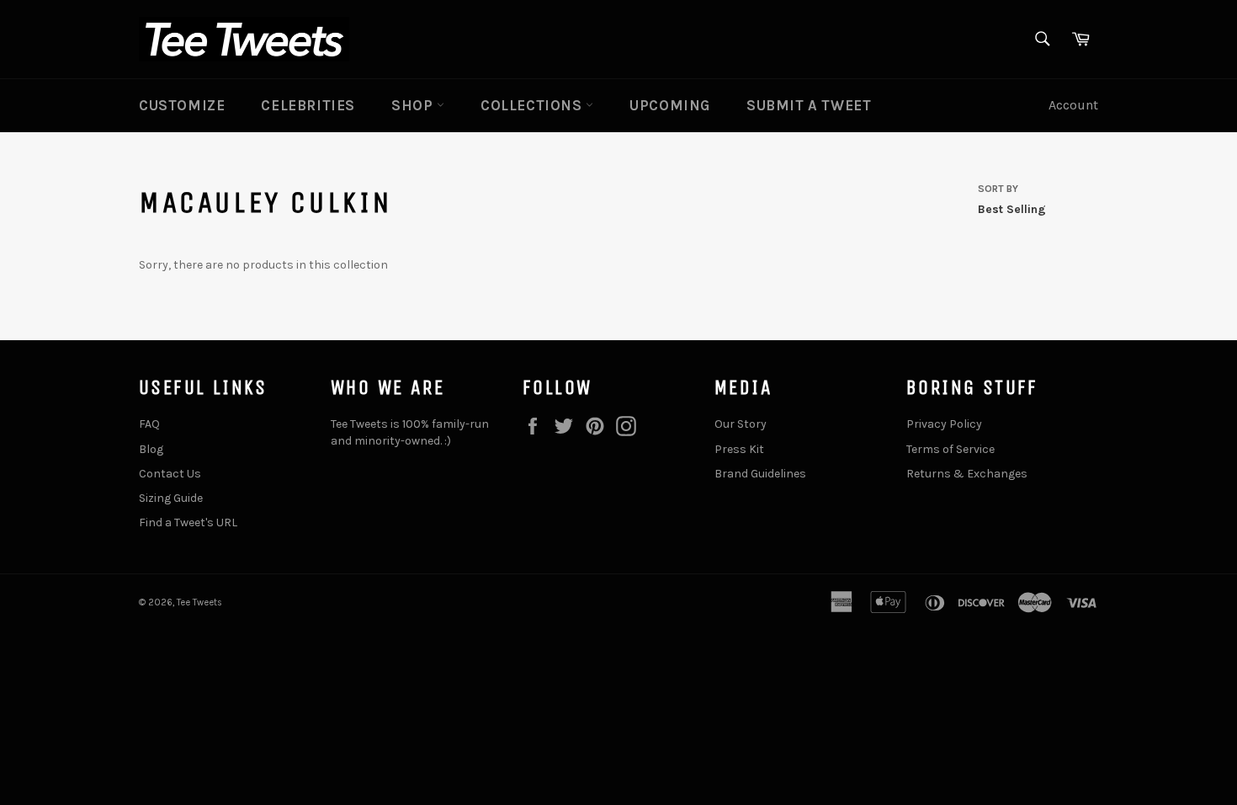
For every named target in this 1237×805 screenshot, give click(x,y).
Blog (151, 449)
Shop (414, 105)
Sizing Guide (171, 498)
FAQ (149, 424)
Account (1073, 105)
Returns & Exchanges (966, 473)
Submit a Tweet (808, 105)
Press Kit (739, 449)
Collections (533, 105)
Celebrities (308, 105)
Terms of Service (950, 449)
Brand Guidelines (760, 473)
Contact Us (170, 473)
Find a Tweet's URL (188, 522)
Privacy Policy (944, 424)
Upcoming (669, 105)
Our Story (740, 424)
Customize (182, 105)
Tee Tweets (199, 602)
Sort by (998, 189)
